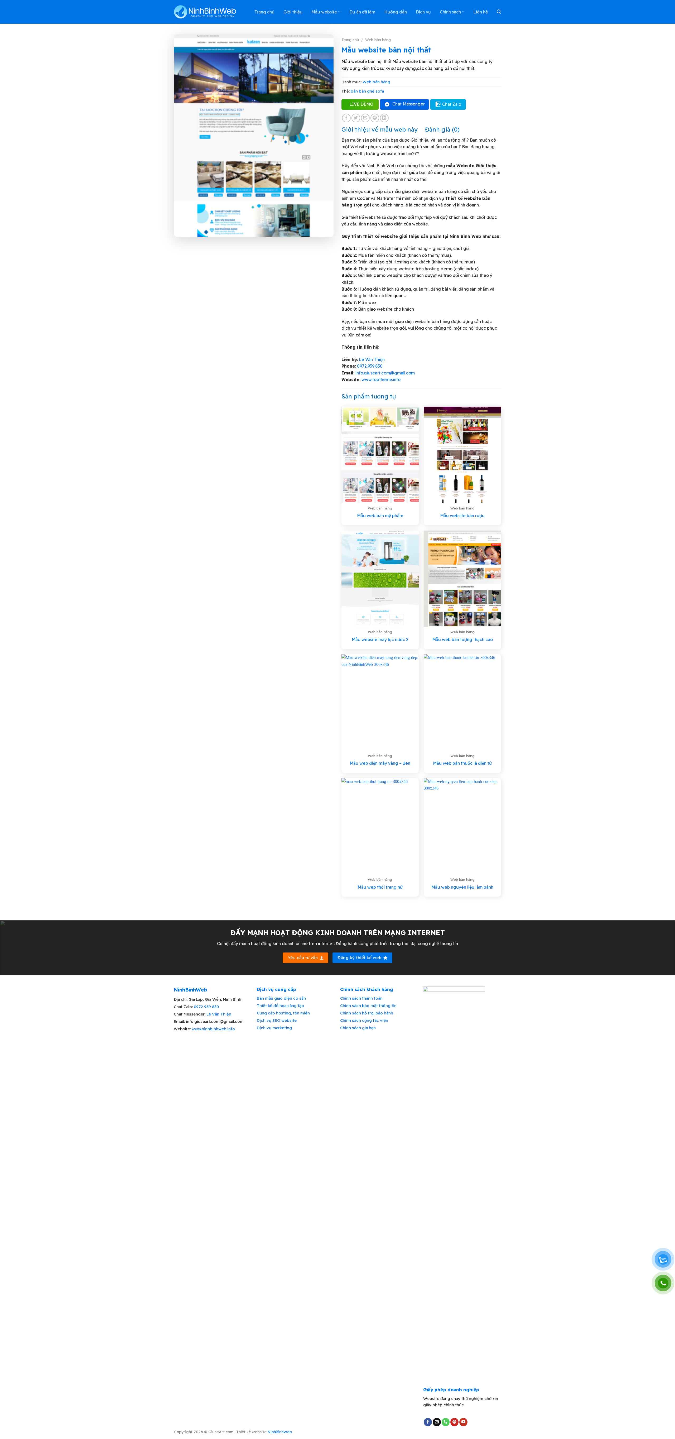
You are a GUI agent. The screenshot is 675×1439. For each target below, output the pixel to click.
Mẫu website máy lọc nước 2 (380, 639)
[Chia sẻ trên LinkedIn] (384, 118)
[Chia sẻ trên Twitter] (355, 118)
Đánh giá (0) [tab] (442, 129)
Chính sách (450, 12)
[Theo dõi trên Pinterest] (454, 1422)
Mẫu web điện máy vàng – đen (380, 763)
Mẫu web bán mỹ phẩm (380, 515)
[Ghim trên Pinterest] (374, 118)
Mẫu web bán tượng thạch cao (462, 639)
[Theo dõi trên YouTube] (463, 1422)
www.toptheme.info (380, 379)
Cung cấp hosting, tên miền (283, 1013)
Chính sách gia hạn (358, 1027)
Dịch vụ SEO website (277, 1020)
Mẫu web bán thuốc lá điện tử (462, 763)
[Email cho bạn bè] (365, 118)
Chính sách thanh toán (361, 998)
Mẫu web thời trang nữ (380, 887)
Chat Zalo (451, 104)
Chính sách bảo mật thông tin (368, 1005)
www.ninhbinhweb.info (213, 1028)
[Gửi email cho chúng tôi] (437, 1422)
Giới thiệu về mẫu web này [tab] (379, 129)
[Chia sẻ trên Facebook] (346, 118)
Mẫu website (324, 12)
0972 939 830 (206, 1006)
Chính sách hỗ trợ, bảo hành (366, 1013)
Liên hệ (480, 12)
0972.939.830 (370, 366)
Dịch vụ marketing (274, 1027)
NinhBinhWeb (280, 1432)
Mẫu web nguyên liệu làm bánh (462, 887)
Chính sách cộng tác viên (364, 1020)
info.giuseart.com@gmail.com (385, 373)
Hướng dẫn (395, 12)
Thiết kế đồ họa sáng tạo (280, 1005)
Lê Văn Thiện (372, 359)
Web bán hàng (378, 39)
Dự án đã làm (362, 12)
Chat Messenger (408, 104)
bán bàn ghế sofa (367, 91)
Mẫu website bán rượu (462, 515)
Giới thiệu (292, 12)
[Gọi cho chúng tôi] (446, 1422)
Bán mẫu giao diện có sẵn (281, 998)
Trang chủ (264, 12)
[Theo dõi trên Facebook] (428, 1422)
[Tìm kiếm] (499, 12)
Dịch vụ (423, 12)
